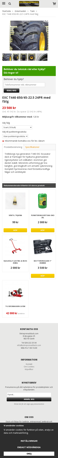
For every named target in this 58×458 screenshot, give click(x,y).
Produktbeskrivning (13, 147)
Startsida (6, 11)
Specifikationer (32, 147)
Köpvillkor (29, 369)
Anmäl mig (29, 399)
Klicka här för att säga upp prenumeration (29, 404)
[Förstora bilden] (29, 35)
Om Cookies (29, 366)
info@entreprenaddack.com (29, 345)
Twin (32, 11)
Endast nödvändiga (29, 447)
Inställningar (29, 440)
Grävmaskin (20, 11)
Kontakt (29, 364)
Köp (15, 230)
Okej (29, 453)
